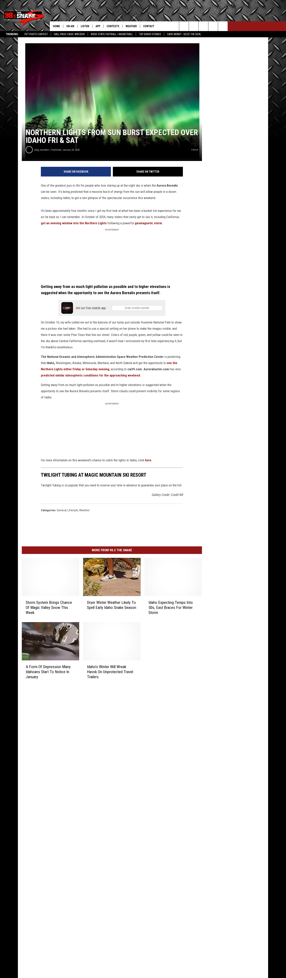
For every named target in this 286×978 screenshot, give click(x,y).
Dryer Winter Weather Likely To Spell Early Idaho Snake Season (111, 605)
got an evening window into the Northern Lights (74, 223)
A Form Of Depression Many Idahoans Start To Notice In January (48, 671)
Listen (85, 26)
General (61, 510)
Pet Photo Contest (36, 34)
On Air (70, 26)
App (98, 26)
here (148, 460)
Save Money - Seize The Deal (184, 34)
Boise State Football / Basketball (112, 34)
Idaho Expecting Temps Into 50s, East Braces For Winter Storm (170, 607)
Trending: (12, 34)
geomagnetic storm (148, 223)
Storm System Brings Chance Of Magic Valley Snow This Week (49, 607)
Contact (148, 26)
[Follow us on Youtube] (223, 26)
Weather (131, 26)
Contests (113, 26)
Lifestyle (73, 510)
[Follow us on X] (213, 26)
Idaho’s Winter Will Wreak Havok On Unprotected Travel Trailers (110, 671)
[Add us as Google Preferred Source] (193, 26)
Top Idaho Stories (150, 34)
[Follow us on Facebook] (203, 26)
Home (56, 26)
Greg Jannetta (41, 149)
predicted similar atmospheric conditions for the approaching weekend (90, 375)
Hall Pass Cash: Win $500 (69, 34)
